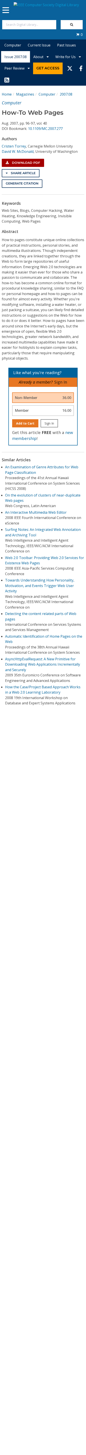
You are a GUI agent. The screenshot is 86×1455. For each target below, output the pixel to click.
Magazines (25, 94)
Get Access (47, 68)
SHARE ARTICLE (23, 173)
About (38, 56)
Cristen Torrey (14, 146)
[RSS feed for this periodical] (7, 80)
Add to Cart (25, 423)
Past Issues (66, 45)
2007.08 (66, 94)
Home (7, 94)
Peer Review (14, 68)
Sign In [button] (60, 382)
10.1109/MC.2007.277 (45, 128)
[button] (79, 34)
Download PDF (25, 163)
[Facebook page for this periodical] (81, 68)
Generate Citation (22, 183)
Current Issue (39, 45)
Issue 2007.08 (15, 56)
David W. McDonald (18, 151)
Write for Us (66, 56)
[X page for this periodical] (70, 68)
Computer (12, 45)
